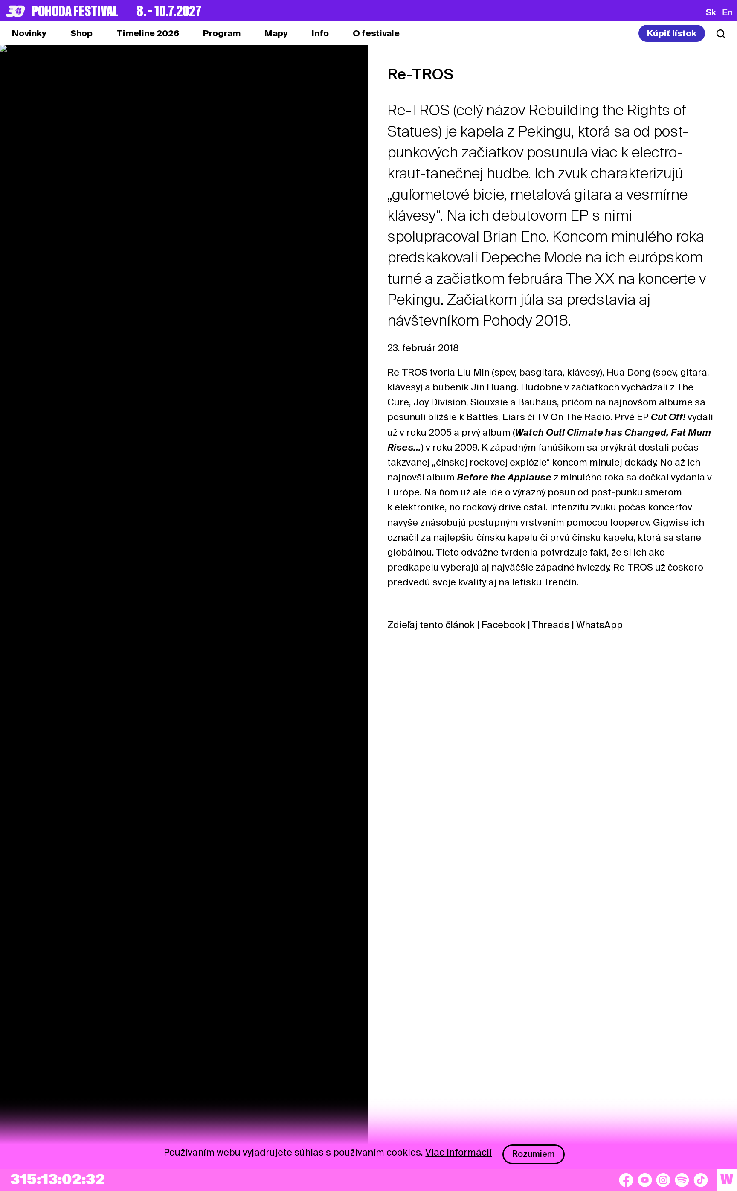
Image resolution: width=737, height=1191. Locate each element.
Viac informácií (458, 1152)
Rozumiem (533, 1154)
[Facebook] (626, 1180)
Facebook (503, 624)
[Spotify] (682, 1180)
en (727, 12)
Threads (550, 624)
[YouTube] (645, 1180)
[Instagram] (663, 1180)
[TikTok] (700, 1180)
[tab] (81, 33)
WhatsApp (599, 624)
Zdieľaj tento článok (431, 624)
